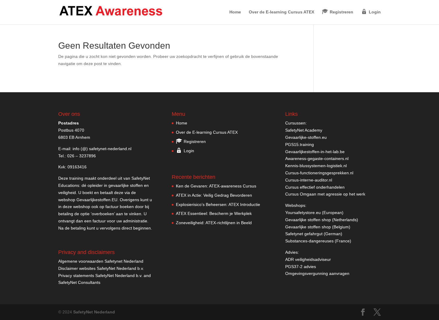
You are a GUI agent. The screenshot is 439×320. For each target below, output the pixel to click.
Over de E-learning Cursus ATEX (281, 12)
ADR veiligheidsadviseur (308, 259)
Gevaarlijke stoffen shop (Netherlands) (321, 219)
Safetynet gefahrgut (304, 233)
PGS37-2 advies (300, 266)
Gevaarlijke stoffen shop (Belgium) (317, 226)
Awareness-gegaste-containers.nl (317, 158)
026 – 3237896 (81, 155)
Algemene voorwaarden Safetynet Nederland (100, 261)
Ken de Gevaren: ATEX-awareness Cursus (216, 186)
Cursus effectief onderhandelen (315, 187)
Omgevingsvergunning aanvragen (317, 273)
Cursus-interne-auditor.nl (308, 180)
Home (235, 12)
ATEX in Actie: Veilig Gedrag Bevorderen (214, 195)
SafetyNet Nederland (94, 312)
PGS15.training (300, 144)
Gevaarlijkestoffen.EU (96, 199)
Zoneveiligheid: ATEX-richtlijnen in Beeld (214, 222)
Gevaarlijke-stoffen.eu (306, 137)
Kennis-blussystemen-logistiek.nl (316, 165)
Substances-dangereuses (309, 241)
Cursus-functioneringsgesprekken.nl (319, 172)
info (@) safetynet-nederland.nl (102, 148)
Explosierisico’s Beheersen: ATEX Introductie (218, 204)
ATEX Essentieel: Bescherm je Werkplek (214, 213)
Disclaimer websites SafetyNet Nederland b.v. (101, 268)
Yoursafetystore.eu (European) (314, 212)
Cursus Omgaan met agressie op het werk (325, 194)
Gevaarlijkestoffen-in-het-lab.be (315, 151)
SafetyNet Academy (303, 130)
